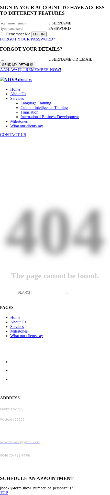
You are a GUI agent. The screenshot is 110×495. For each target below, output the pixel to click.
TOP (4, 492)
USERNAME (59, 23)
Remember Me (18, 34)
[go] (67, 293)
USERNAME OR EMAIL (70, 59)
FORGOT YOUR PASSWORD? (27, 39)
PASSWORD (59, 28)
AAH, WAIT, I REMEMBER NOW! (30, 69)
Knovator (89, 388)
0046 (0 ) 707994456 (16, 468)
